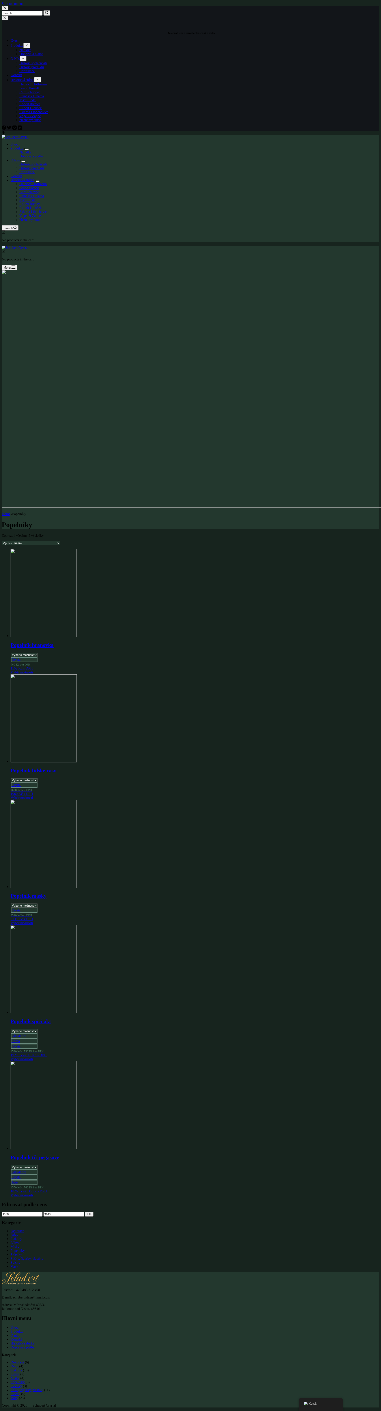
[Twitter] (9, 129)
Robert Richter (29, 104)
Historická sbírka (22, 80)
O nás (15, 1335)
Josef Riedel (27, 100)
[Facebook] (4, 129)
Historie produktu (31, 67)
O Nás (15, 59)
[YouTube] (20, 129)
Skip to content (12, 4)
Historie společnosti (33, 63)
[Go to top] (3, 133)
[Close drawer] (5, 18)
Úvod (15, 40)
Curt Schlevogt (29, 92)
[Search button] (46, 13)
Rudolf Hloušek (30, 108)
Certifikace (27, 71)
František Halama (31, 96)
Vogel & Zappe (30, 116)
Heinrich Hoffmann (33, 84)
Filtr (89, 1214)
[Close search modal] (5, 8)
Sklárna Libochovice (33, 112)
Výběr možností (22, 672)
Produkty (17, 45)
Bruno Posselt (29, 88)
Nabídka (25, 50)
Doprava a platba (31, 54)
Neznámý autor (30, 120)
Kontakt (16, 75)
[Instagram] (15, 129)
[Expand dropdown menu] (26, 45)
